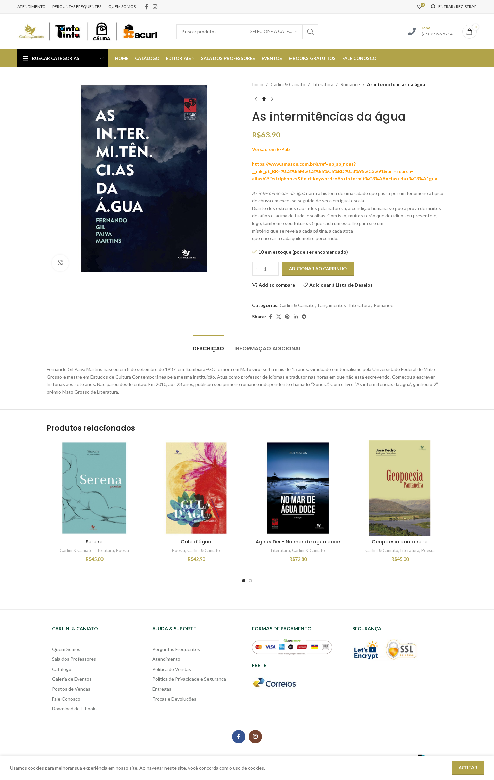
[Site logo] (88, 31)
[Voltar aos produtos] (264, 99)
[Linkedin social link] (296, 316)
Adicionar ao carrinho (318, 268)
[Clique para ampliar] (60, 263)
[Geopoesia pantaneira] (399, 488)
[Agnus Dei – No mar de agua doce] (297, 488)
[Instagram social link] (155, 7)
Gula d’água (196, 541)
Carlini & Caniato (288, 84)
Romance (350, 84)
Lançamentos (332, 305)
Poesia (122, 550)
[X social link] (278, 316)
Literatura (323, 84)
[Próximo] (272, 99)
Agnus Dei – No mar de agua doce (298, 541)
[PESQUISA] (310, 31)
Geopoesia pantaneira (400, 541)
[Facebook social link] (146, 7)
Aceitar (468, 767)
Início (257, 84)
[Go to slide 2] (250, 580)
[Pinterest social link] (287, 316)
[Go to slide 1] (243, 580)
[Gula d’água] (196, 488)
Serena (94, 541)
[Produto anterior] (256, 99)
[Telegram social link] (304, 316)
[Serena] (94, 488)
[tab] (208, 345)
